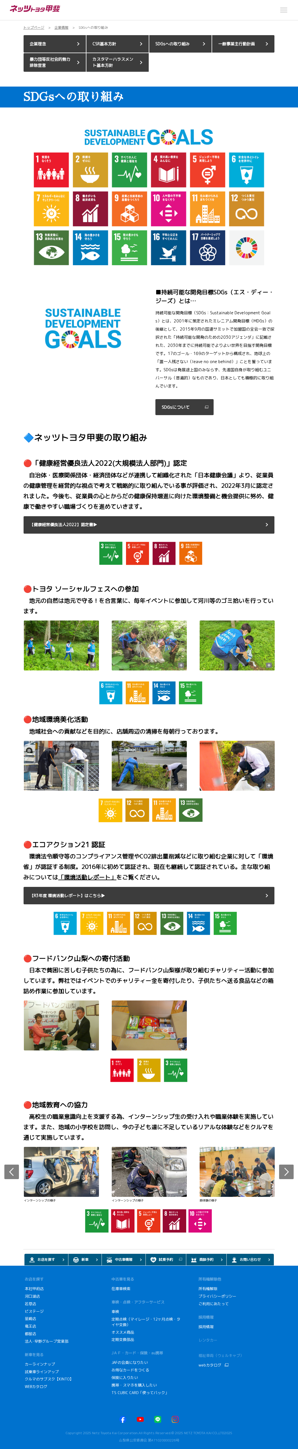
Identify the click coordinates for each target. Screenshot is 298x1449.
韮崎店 (30, 1318)
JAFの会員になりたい (130, 1362)
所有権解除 (207, 1288)
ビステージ (34, 1311)
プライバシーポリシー (217, 1296)
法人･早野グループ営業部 (46, 1341)
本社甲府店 (34, 1288)
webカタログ (209, 1365)
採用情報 (206, 1326)
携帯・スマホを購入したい (134, 1385)
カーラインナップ (40, 1364)
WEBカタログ (36, 1386)
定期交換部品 (122, 1339)
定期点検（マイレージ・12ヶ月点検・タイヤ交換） (145, 1322)
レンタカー (207, 1340)
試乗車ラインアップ (42, 1371)
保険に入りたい (124, 1377)
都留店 (30, 1333)
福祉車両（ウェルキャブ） (221, 1355)
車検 (115, 1311)
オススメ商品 (122, 1332)
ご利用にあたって (213, 1303)
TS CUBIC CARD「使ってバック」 (140, 1392)
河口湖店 (32, 1296)
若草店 (30, 1303)
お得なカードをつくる (130, 1370)
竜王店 (30, 1326)
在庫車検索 (120, 1288)
